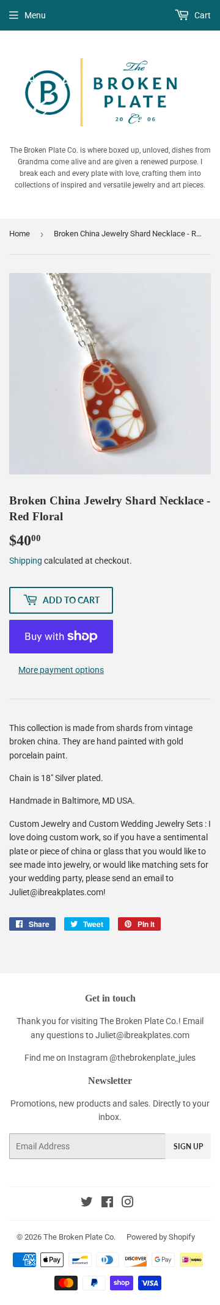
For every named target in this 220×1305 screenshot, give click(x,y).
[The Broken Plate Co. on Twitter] (87, 1204)
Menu (35, 15)
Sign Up (188, 1146)
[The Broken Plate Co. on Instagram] (128, 1204)
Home (19, 233)
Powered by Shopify (161, 1236)
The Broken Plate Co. (79, 1236)
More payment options (61, 670)
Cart (202, 15)
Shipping (25, 560)
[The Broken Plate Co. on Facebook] (107, 1204)
